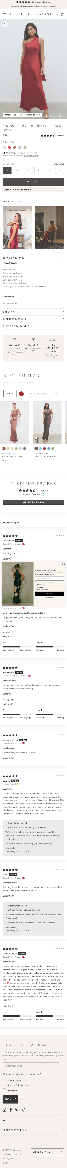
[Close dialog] (63, 564)
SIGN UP (49, 593)
